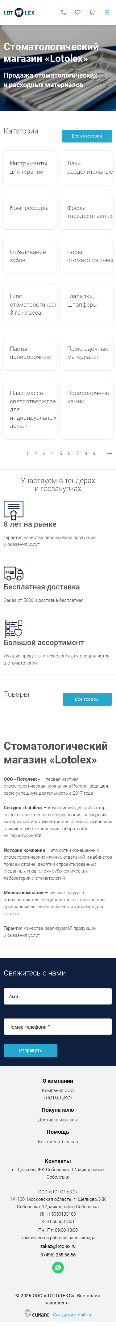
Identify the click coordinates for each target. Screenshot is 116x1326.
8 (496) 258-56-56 (58, 1255)
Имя (13, 997)
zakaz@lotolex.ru (58, 1246)
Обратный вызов (63, 12)
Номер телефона (27, 1027)
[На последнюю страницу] (109, 453)
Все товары (87, 699)
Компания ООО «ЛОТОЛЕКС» (58, 1094)
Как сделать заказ (58, 1142)
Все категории (87, 136)
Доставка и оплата (58, 1120)
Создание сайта (72, 1315)
